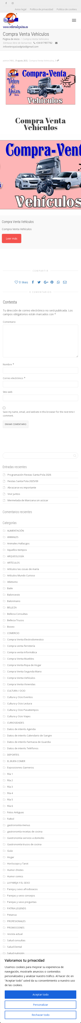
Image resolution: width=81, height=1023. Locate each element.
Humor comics (15, 876)
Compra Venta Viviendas (21, 684)
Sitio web (7, 392)
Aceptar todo (41, 994)
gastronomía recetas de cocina (24, 831)
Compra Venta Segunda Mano (24, 671)
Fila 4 (10, 793)
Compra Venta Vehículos (41, 60)
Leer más (11, 238)
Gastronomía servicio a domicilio (25, 838)
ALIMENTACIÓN (15, 530)
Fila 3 (10, 786)
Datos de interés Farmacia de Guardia (29, 742)
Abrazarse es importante (22, 487)
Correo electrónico (13, 378)
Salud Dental (14, 946)
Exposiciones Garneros (20, 767)
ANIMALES (12, 537)
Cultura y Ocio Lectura (19, 703)
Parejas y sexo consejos (21, 895)
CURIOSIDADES (15, 722)
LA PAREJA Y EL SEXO (18, 882)
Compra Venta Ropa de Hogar (24, 665)
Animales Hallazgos (18, 543)
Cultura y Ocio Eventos (20, 697)
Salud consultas (16, 940)
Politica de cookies (67, 9)
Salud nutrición (15, 953)
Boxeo (11, 626)
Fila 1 (10, 774)
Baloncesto (13, 594)
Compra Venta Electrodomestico (25, 639)
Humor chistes (15, 870)
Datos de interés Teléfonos (22, 748)
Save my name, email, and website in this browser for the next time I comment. (39, 413)
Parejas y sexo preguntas (22, 902)
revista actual (15, 934)
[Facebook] (6, 3)
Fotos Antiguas (15, 812)
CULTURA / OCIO (16, 690)
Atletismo (12, 582)
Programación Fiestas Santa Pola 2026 (29, 474)
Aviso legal (20, 9)
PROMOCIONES (15, 927)
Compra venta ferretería (21, 646)
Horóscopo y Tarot (17, 863)
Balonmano (13, 601)
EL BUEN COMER (16, 761)
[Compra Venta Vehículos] (40, 174)
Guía (10, 850)
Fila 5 (10, 799)
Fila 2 (10, 780)
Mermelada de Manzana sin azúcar (28, 500)
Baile (10, 588)
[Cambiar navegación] (74, 20)
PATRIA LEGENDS (16, 908)
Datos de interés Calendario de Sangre (29, 735)
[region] (40, 988)
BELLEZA (12, 607)
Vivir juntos (14, 494)
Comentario (9, 321)
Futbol (10, 818)
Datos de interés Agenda (21, 729)
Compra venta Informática (22, 652)
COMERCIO (13, 633)
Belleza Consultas (17, 614)
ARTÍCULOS (13, 562)
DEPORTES (13, 754)
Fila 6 (10, 806)
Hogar (10, 857)
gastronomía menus (18, 825)
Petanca (12, 914)
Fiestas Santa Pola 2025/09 (23, 481)
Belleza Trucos (15, 620)
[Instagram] (12, 3)
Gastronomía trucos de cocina (24, 844)
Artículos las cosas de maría (23, 569)
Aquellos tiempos (17, 550)
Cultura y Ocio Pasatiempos (23, 710)
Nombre (7, 364)
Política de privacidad (41, 9)
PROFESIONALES (16, 921)
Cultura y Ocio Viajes (19, 716)
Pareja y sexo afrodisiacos (22, 889)
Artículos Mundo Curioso (21, 575)
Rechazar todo (41, 1015)
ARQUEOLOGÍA (15, 556)
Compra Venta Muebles (20, 658)
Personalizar (40, 1004)
